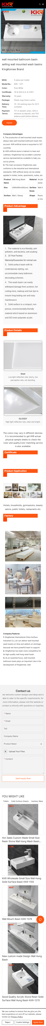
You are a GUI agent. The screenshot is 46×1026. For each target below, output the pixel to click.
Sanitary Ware (37, 801)
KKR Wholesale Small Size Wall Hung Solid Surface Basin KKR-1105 (21, 880)
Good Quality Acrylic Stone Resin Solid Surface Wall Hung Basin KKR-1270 (22, 998)
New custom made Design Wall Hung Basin (22, 958)
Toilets (6, 801)
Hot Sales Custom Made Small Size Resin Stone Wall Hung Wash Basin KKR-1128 (20, 839)
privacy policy (17, 1017)
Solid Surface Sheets (20, 801)
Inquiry (9, 123)
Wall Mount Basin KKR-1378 (17, 919)
